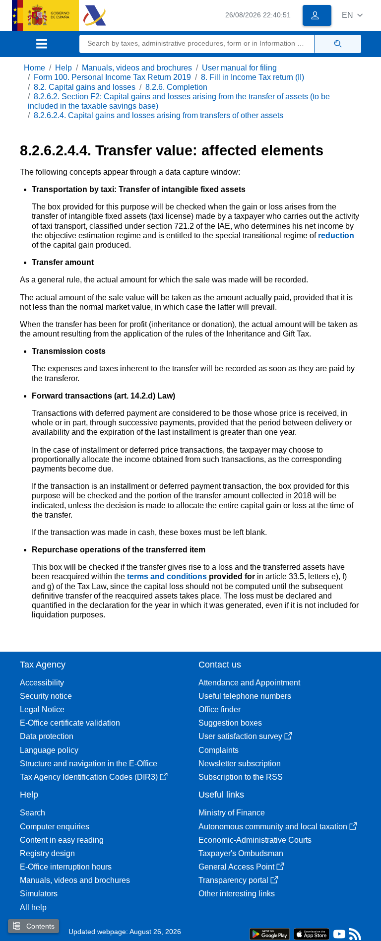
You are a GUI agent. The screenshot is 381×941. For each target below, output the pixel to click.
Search (32, 812)
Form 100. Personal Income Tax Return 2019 (112, 77)
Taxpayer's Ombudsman (240, 853)
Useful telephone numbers (244, 696)
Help (63, 68)
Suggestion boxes (230, 723)
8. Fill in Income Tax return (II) (252, 77)
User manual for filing (239, 68)
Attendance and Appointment (249, 682)
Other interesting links (236, 893)
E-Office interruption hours (66, 867)
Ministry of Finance (231, 812)
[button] (352, 15)
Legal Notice (42, 709)
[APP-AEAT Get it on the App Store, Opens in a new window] (311, 933)
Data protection (46, 736)
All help (33, 907)
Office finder (219, 709)
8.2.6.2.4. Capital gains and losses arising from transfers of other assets (158, 115)
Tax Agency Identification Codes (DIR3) (89, 777)
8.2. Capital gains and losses (84, 87)
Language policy (49, 750)
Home (34, 68)
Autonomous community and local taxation (272, 826)
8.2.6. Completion (176, 87)
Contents (39, 926)
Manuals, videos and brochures (137, 68)
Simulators (39, 893)
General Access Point (236, 867)
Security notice (46, 696)
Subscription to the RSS (240, 777)
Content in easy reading (62, 840)
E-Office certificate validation (70, 723)
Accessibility (42, 682)
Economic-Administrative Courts (255, 840)
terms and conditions (168, 576)
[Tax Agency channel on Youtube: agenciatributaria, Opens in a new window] (339, 936)
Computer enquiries (54, 826)
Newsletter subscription (239, 763)
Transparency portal (233, 880)
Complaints (218, 750)
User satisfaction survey (240, 736)
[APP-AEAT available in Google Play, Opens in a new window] (270, 933)
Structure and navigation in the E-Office (88, 763)
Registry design (47, 853)
